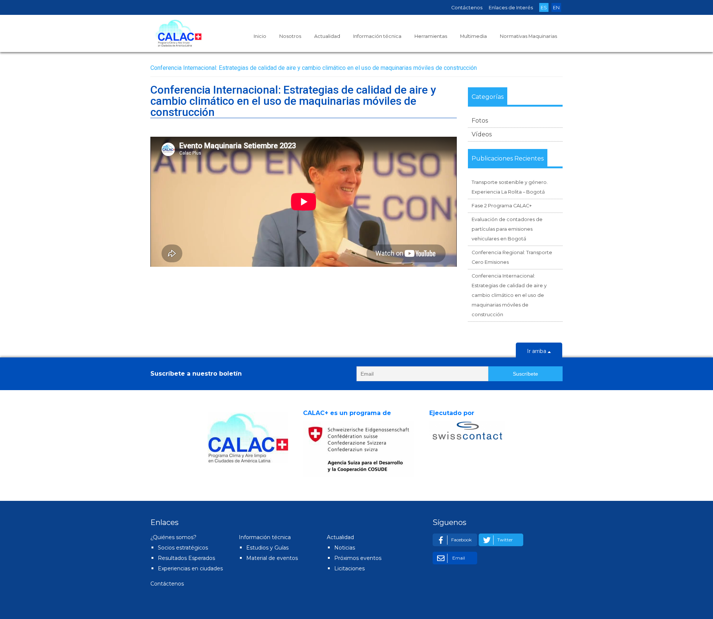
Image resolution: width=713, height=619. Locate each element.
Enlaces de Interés (511, 7)
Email (458, 558)
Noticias (344, 547)
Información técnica (377, 36)
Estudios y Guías (267, 547)
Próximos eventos (357, 558)
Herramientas (430, 36)
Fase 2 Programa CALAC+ (502, 205)
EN (556, 7)
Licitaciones (349, 568)
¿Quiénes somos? (173, 537)
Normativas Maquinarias (528, 36)
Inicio (260, 36)
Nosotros (290, 36)
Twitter (505, 539)
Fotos (480, 120)
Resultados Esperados (186, 558)
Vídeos (482, 134)
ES (544, 7)
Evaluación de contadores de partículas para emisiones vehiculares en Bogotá (507, 229)
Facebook (461, 539)
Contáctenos (466, 7)
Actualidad (327, 36)
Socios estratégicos (183, 547)
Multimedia (473, 36)
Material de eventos (272, 558)
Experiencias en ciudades (190, 568)
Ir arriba (537, 351)
